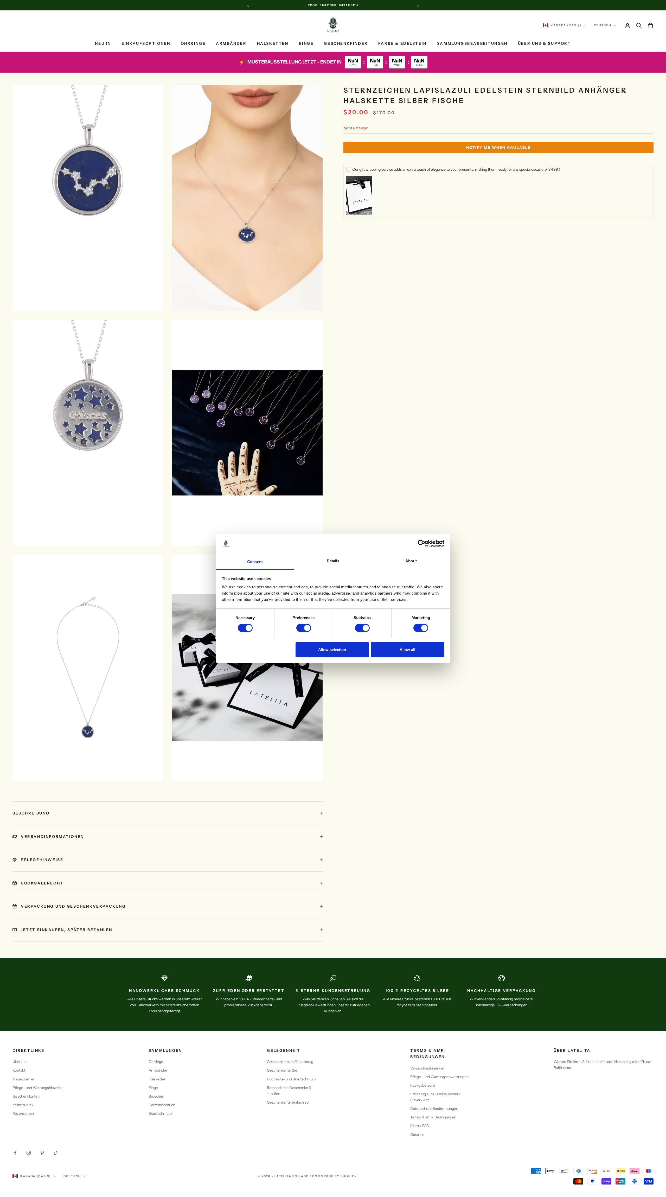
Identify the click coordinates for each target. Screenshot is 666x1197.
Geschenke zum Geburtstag (290, 1061)
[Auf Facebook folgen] (15, 1152)
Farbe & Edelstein (402, 43)
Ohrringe (193, 43)
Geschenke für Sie (282, 1070)
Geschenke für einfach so (288, 1102)
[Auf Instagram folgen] (28, 1152)
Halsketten (273, 43)
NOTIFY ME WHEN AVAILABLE (498, 147)
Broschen (156, 1096)
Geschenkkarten (26, 1096)
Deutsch (602, 25)
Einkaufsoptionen (145, 43)
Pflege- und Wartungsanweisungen (439, 1076)
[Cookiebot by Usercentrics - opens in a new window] (421, 543)
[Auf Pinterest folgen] (42, 1152)
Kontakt (18, 1070)
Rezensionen (23, 1113)
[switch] (303, 628)
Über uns (19, 1061)
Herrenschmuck (162, 1105)
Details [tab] (333, 561)
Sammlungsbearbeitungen (472, 43)
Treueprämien (23, 1079)
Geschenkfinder (346, 43)
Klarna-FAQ (419, 1125)
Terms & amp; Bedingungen (433, 1117)
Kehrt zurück (22, 1105)
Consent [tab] (255, 561)
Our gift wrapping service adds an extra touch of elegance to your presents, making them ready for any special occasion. (456, 169)
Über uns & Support (544, 43)
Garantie (417, 1134)
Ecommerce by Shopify (333, 1176)
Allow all (407, 649)
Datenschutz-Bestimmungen (434, 1108)
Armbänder (231, 43)
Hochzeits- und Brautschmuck (291, 1079)
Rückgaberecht (422, 1085)
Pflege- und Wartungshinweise (37, 1087)
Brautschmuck (160, 1113)
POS (296, 1176)
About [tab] (411, 561)
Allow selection (332, 649)
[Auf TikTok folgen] (55, 1152)
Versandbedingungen (427, 1068)
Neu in (103, 43)
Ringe (306, 43)
